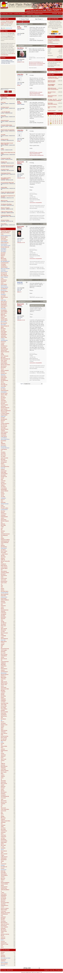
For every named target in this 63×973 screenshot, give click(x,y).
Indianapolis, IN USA (21, 177)
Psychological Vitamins (6, 173)
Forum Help (52, 970)
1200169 (44, 301)
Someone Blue (4, 187)
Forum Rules (3, 970)
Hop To (22, 383)
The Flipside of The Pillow (6, 204)
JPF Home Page (4, 13)
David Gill (29, 301)
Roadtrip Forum (30, 13)
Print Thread (19, 21)
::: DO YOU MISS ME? (5, 112)
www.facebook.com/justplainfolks (36, 202)
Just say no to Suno (5, 220)
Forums (10, 13)
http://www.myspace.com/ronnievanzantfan (37, 63)
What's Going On (4, 95)
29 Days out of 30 (4, 139)
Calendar (29, 16)
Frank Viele (3, 102)
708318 (44, 99)
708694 (44, 127)
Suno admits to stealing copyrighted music (6, 178)
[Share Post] (41, 24)
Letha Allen (30, 99)
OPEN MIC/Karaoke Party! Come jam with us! (53, 89)
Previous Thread (24, 19)
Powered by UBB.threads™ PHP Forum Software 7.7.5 (31, 972)
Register (55, 13)
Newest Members (51, 36)
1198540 (44, 223)
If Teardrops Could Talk (5, 158)
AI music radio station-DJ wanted (8, 192)
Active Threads (35, 16)
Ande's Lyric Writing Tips (52, 107)
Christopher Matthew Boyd (6, 125)
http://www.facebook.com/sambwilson (36, 64)
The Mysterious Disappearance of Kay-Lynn (8, 196)
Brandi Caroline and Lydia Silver (7, 129)
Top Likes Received (5, 949)
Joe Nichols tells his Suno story (7, 165)
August (55, 113)
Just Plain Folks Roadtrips (19, 13)
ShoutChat (3, 57)
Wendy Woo (3, 115)
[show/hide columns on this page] (62, 16)
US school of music (5, 169)
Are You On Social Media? (51, 92)
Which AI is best (4, 200)
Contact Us (46, 970)
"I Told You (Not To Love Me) (7, 211)
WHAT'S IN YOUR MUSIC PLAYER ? (51, 81)
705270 (44, 24)
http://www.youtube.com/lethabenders (37, 155)
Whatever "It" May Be (5, 208)
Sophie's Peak (4, 97)
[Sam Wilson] (21, 57)
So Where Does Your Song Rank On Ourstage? (53, 78)
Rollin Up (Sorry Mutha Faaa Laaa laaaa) (8, 153)
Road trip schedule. (23, 24)
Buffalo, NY (19, 291)
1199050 (44, 279)
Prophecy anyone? (52, 110)
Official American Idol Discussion (52, 96)
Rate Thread (25, 21)
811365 (44, 159)
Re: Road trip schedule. (24, 45)
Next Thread (38, 19)
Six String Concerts (5, 107)
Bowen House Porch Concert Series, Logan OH (7, 144)
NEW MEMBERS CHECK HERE (51, 85)
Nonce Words (4, 223)
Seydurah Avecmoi (5, 120)
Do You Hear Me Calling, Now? (7, 182)
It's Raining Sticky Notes (6, 215)
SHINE (2, 148)
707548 (44, 71)
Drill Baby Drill (4, 162)
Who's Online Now (5, 18)
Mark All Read (10, 970)
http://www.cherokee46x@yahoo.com (36, 62)
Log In (60, 13)
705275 (44, 45)
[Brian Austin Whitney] (19, 171)
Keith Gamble (29, 45)
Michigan (19, 85)
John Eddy (3, 134)
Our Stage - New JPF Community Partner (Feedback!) (54, 100)
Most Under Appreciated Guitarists (52, 104)
